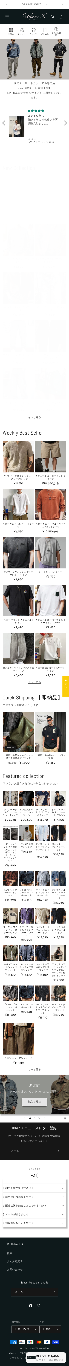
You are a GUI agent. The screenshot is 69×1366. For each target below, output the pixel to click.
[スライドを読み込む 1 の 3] (30, 1118)
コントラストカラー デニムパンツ (50, 308)
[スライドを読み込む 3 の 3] (39, 1118)
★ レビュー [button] (65, 686)
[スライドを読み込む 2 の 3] (34, 1118)
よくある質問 (15, 1261)
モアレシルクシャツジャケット (10, 893)
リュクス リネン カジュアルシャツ (59, 930)
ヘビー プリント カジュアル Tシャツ (18, 621)
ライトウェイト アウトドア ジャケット (43, 893)
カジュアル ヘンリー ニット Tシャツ (26, 812)
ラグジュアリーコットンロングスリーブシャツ (50, 356)
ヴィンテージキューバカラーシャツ (42, 930)
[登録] (58, 1151)
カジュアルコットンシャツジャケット (10, 967)
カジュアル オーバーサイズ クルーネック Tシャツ (51, 621)
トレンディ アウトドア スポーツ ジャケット (51, 260)
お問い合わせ (15, 1269)
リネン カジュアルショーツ (18, 1058)
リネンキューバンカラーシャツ (58, 847)
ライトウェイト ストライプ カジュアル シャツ (43, 1008)
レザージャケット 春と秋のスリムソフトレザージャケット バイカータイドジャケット (10, 852)
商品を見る (34, 1103)
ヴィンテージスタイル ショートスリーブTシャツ (18, 477)
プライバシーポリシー (22, 1358)
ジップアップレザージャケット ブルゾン (59, 812)
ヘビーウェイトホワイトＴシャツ (18, 525)
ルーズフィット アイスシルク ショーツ (50, 404)
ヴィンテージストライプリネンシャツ (26, 967)
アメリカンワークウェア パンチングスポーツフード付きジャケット (59, 970)
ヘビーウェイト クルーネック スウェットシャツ (50, 525)
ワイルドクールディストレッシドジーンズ (18, 356)
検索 (9, 1253)
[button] (7, 17)
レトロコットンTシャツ (50, 572)
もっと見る (34, 417)
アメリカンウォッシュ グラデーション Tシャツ (18, 573)
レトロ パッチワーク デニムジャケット (26, 893)
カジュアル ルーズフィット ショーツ (51, 477)
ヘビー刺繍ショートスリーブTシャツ (50, 669)
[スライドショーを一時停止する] (65, 1118)
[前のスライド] (24, 1118)
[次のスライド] (45, 1118)
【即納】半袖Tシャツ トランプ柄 (50, 757)
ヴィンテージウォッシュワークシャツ (18, 308)
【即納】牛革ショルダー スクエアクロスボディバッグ (18, 757)
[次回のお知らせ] (62, 5)
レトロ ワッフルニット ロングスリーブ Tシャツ (18, 216)
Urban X (33, 1348)
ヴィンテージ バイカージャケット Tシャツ (10, 812)
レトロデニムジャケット (26, 1006)
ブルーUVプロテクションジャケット (10, 1007)
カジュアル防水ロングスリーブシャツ (42, 967)
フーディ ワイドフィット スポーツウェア (10, 930)
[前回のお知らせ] (6, 5)
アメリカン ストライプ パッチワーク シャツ (43, 848)
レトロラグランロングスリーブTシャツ (18, 260)
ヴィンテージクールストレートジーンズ (18, 404)
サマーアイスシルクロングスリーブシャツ (26, 931)
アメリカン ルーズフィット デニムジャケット (59, 894)
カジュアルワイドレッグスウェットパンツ (18, 669)
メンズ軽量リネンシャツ (26, 845)
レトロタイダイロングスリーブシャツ (58, 1007)
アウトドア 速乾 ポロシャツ (51, 214)
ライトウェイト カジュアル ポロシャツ (43, 812)
